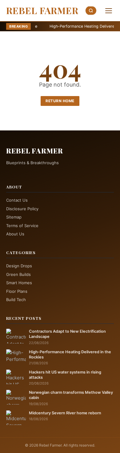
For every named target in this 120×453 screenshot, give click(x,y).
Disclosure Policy (22, 208)
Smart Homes (19, 282)
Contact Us (17, 200)
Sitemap (14, 217)
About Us (15, 233)
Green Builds (18, 274)
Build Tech (16, 299)
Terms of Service (22, 225)
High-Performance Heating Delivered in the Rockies (70, 354)
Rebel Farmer (42, 10)
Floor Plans (16, 291)
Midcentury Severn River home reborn (65, 413)
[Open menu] (108, 10)
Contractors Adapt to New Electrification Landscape (67, 334)
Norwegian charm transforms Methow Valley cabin (71, 395)
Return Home (60, 101)
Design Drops (19, 265)
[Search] (91, 10)
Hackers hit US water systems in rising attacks (65, 375)
